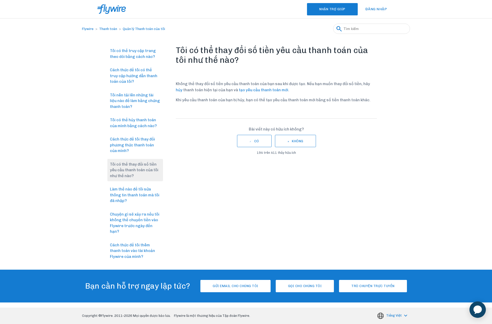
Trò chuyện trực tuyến (373, 286)
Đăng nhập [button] (376, 9)
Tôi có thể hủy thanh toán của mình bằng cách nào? (133, 123)
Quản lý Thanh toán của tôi (144, 29)
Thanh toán (108, 29)
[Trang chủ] (111, 9)
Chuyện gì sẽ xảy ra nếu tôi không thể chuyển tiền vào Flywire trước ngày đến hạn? (134, 223)
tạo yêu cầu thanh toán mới (263, 90)
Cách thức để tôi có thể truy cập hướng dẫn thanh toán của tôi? (133, 76)
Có (256, 141)
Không (297, 141)
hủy (179, 90)
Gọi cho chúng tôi (305, 286)
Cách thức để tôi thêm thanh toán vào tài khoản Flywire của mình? (132, 251)
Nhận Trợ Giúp (332, 9)
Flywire (88, 29)
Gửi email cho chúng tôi (235, 286)
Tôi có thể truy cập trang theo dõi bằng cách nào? (133, 53)
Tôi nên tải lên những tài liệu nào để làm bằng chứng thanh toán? (135, 101)
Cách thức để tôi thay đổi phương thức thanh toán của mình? (132, 145)
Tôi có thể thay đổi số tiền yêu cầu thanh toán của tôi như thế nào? (134, 170)
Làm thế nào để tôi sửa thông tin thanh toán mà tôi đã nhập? (134, 195)
